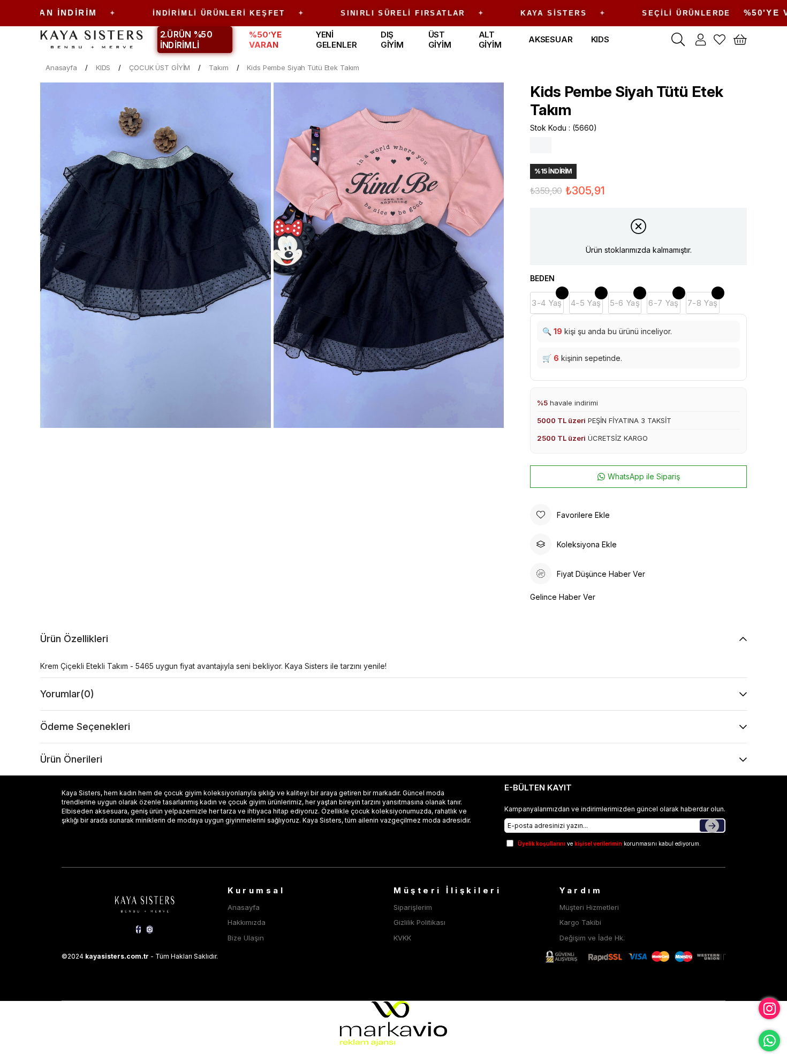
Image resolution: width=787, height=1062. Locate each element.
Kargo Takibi (580, 922)
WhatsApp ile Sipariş (644, 476)
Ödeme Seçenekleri (85, 726)
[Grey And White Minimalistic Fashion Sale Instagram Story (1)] (144, 902)
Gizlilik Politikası (419, 922)
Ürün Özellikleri (74, 638)
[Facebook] (138, 929)
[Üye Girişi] (700, 40)
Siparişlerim (413, 907)
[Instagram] (149, 929)
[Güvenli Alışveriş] (635, 957)
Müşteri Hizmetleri (589, 907)
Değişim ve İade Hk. (592, 937)
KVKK (402, 937)
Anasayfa (244, 907)
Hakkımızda (247, 922)
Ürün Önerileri (71, 759)
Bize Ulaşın (246, 937)
